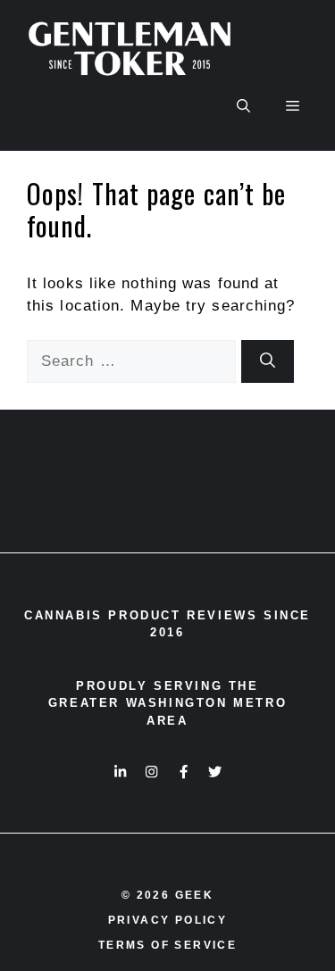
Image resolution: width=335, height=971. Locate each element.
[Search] (267, 361)
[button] (243, 106)
